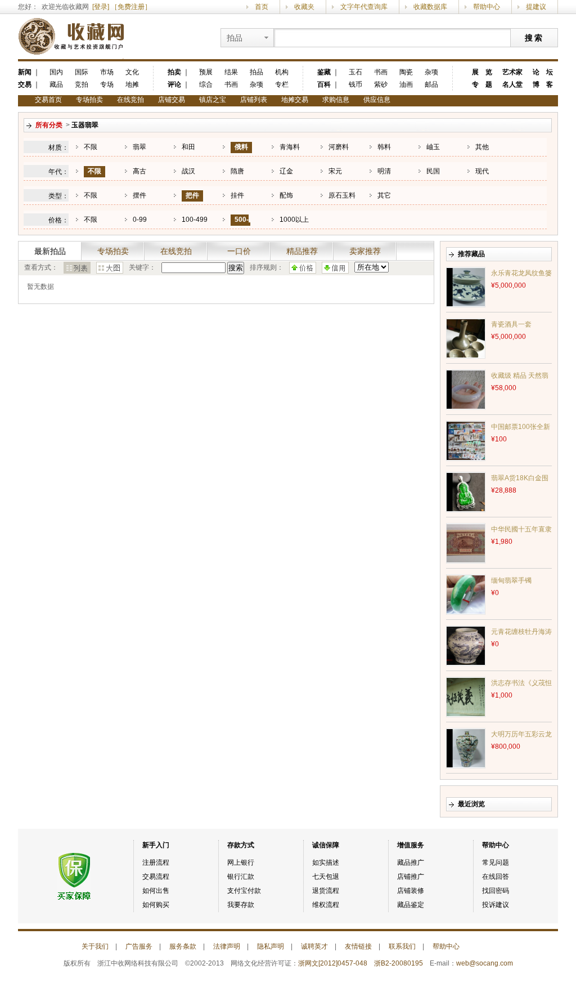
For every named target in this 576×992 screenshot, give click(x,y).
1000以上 (294, 220)
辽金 (286, 171)
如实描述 (325, 862)
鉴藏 (324, 72)
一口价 (239, 251)
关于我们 (95, 946)
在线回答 (495, 877)
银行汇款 (240, 877)
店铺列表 (253, 100)
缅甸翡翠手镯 (511, 580)
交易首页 (48, 100)
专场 (107, 84)
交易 (25, 84)
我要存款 (240, 905)
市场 (107, 72)
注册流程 (155, 862)
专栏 (282, 84)
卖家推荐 (365, 251)
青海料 (290, 147)
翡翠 (139, 147)
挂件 (237, 195)
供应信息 (376, 100)
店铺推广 (410, 877)
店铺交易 (171, 100)
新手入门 (155, 845)
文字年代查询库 (364, 7)
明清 (384, 171)
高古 (139, 171)
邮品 (431, 84)
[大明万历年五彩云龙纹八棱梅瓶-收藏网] (466, 748)
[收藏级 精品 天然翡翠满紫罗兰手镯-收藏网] (466, 389)
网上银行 (240, 862)
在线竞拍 (130, 100)
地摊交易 (294, 100)
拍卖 (174, 72)
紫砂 (381, 84)
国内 (56, 72)
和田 (188, 147)
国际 (81, 72)
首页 (261, 7)
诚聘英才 (314, 946)
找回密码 (495, 891)
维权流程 (325, 905)
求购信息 (335, 100)
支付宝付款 (244, 891)
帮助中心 (486, 7)
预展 (206, 72)
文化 (132, 72)
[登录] (100, 7)
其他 (482, 147)
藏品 (56, 84)
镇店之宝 (212, 100)
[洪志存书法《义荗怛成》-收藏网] (466, 696)
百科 (324, 84)
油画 (406, 84)
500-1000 (240, 225)
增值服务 (410, 845)
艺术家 (512, 72)
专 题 (482, 84)
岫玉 (433, 147)
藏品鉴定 (410, 905)
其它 (384, 195)
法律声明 (226, 946)
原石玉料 (342, 195)
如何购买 (155, 905)
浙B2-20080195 (398, 963)
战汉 (188, 171)
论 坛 (543, 72)
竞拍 (81, 84)
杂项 (256, 84)
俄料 (241, 147)
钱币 (355, 84)
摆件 (139, 195)
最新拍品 (50, 251)
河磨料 (338, 147)
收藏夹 (304, 7)
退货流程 (325, 891)
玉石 (355, 72)
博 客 (543, 84)
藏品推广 (410, 862)
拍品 (256, 72)
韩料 (384, 147)
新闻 (25, 72)
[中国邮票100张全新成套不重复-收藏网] (466, 440)
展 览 (482, 72)
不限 (90, 147)
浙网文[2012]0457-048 (332, 963)
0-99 (140, 220)
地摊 (132, 84)
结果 (231, 72)
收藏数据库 (430, 7)
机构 (282, 72)
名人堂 (512, 84)
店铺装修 (410, 891)
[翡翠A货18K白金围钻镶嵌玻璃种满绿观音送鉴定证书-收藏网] (466, 491)
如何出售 (155, 891)
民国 (433, 171)
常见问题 (495, 862)
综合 (206, 84)
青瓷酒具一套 (511, 324)
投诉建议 (495, 905)
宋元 (335, 171)
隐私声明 (270, 946)
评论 (174, 84)
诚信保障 (325, 845)
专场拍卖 (89, 100)
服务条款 (182, 946)
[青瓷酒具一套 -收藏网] (466, 338)
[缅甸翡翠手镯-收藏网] (466, 594)
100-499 (195, 220)
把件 (192, 195)
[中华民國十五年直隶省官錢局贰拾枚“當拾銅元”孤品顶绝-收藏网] (466, 543)
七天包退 (325, 877)
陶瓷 (406, 72)
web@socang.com (484, 963)
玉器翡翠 (84, 125)
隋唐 (237, 171)
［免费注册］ (131, 7)
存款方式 (240, 845)
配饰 (286, 195)
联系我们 (402, 946)
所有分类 (48, 125)
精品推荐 (302, 251)
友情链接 (358, 946)
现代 (482, 171)
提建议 (536, 7)
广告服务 (138, 946)
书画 (231, 84)
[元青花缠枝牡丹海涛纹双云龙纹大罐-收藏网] (466, 645)
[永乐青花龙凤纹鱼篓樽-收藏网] (466, 287)
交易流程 (155, 877)
